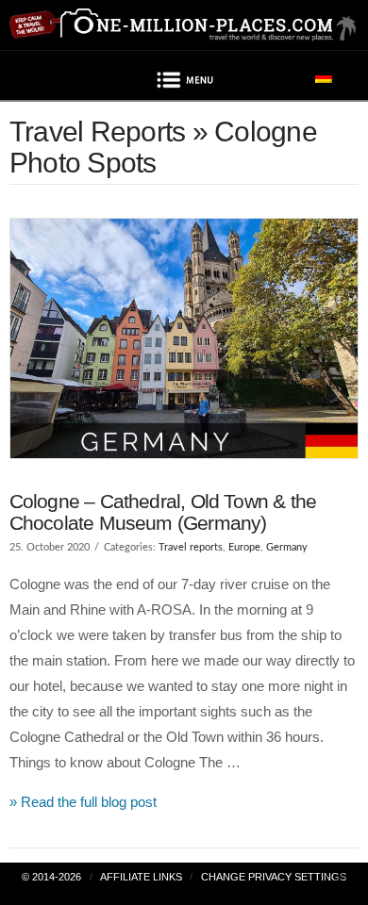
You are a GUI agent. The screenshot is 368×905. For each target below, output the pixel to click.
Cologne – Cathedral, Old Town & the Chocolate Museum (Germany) (162, 512)
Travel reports (191, 547)
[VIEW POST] (184, 338)
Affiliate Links (141, 876)
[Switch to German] (324, 76)
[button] (184, 83)
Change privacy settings (273, 876)
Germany (287, 547)
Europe (244, 547)
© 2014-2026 (51, 876)
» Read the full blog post (83, 802)
